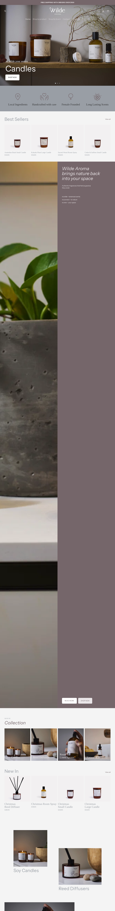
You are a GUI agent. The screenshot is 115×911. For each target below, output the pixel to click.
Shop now (12, 77)
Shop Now (85, 701)
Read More (69, 701)
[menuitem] (27, 19)
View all (108, 119)
